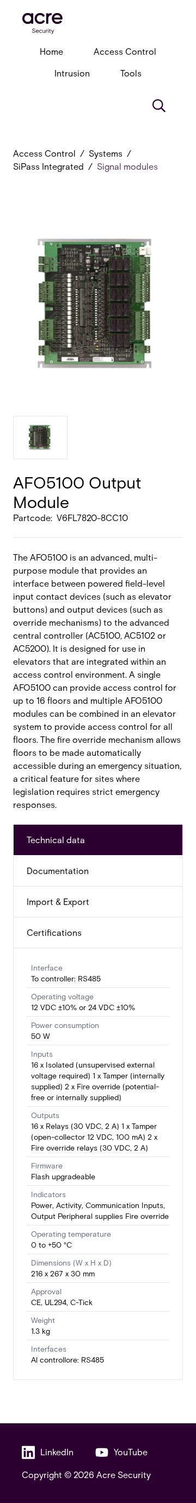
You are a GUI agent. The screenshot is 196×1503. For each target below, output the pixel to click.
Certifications (54, 932)
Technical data (56, 839)
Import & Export (58, 901)
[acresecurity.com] (98, 23)
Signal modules (127, 166)
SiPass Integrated (48, 166)
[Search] (159, 106)
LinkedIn (57, 1452)
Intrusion (72, 73)
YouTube (131, 1452)
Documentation (58, 870)
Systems (105, 153)
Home (51, 51)
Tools (131, 73)
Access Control (125, 51)
